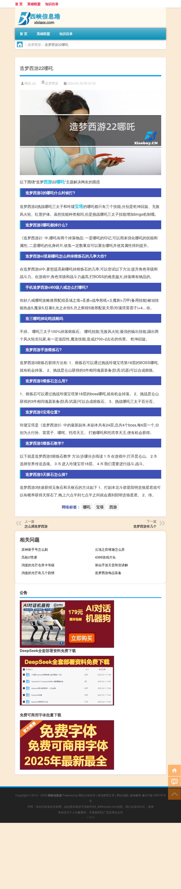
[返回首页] (173, 770)
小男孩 (90, 817)
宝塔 (79, 206)
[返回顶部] (173, 793)
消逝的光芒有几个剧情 (37, 572)
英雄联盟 (34, 3)
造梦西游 (34, 44)
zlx (34, 83)
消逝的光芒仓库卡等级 (37, 565)
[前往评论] (173, 782)
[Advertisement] (90, 856)
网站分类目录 (86, 795)
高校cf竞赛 (29, 557)
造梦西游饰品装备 (108, 572)
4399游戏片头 (105, 557)
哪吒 (60, 182)
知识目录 (51, 3)
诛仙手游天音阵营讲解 (111, 565)
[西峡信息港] (40, 9)
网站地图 (122, 795)
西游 (48, 182)
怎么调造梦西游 (36, 526)
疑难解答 (135, 795)
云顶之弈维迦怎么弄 (110, 549)
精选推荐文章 (106, 795)
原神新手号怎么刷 (34, 549)
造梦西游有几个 (144, 526)
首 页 (19, 3)
